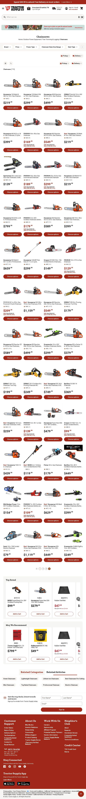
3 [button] (46, 568)
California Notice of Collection (42, 794)
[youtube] (19, 766)
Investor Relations (31, 727)
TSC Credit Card (70, 749)
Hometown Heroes (71, 733)
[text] (64, 39)
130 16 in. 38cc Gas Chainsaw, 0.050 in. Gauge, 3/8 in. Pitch (12, 423)
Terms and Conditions (36, 791)
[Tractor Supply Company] (14, 8)
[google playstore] (23, 784)
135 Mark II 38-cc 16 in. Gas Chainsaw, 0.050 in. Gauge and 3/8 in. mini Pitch (32, 95)
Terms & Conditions (71, 739)
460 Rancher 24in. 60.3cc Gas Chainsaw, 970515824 (52, 303)
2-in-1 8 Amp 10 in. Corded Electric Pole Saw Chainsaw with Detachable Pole (32, 466)
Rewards (67, 730)
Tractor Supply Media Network (51, 738)
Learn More (66, 2)
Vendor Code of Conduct (24, 794)
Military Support (30, 735)
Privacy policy (7, 791)
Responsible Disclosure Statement (14, 793)
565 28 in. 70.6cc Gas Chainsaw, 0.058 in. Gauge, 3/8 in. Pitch (33, 303)
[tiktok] (24, 766)
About (66, 728)
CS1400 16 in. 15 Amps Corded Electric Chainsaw (72, 423)
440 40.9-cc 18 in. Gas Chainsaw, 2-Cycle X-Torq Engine (12, 134)
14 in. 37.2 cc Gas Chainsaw (73, 261)
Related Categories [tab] (32, 672)
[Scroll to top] (81, 794)
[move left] (8, 599)
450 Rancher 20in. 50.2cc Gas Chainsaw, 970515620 (32, 345)
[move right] (78, 599)
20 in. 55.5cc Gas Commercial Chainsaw (52, 176)
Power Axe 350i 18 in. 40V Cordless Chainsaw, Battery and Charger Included (53, 423)
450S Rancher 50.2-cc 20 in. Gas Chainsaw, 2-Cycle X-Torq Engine (53, 95)
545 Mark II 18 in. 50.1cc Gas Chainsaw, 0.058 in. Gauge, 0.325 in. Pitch (53, 505)
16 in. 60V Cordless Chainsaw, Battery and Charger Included (33, 218)
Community (29, 732)
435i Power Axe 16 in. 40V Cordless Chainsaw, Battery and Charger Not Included (53, 547)
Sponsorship (48, 727)
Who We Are (29, 725)
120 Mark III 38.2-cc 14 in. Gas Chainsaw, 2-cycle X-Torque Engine (12, 95)
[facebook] (4, 766)
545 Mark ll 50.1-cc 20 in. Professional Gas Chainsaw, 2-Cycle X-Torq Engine (12, 261)
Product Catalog (31, 737)
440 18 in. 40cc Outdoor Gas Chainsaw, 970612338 (73, 218)
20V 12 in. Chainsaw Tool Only (9, 384)
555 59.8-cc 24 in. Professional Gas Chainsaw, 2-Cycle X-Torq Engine (12, 218)
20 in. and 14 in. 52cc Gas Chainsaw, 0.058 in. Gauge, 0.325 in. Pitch (12, 176)
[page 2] (49, 568)
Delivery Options (10, 733)
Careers (47, 725)
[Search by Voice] (79, 17)
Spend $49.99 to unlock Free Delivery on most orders (36, 2)
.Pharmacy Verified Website (31, 743)
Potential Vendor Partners (53, 732)
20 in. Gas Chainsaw (53, 465)
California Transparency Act (52, 791)
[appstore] (9, 784)
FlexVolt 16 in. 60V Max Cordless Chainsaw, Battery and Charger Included (73, 95)
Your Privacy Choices (19, 791)
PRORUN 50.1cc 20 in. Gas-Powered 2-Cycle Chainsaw (12, 303)
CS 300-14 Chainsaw (70, 384)
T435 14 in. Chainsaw (12, 466)
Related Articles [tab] (55, 672)
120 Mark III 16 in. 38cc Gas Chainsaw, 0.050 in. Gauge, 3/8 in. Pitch (73, 134)
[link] (20, 39)
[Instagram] (14, 766)
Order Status (8, 728)
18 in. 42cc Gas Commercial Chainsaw (32, 176)
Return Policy (9, 730)
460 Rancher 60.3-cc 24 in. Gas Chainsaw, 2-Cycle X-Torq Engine (53, 134)
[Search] (5, 17)
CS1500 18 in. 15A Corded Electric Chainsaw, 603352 (52, 261)
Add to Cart (17, 614)
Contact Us (8, 742)
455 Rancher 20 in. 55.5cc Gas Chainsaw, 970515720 (12, 345)
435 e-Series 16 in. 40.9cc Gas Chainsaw (73, 345)
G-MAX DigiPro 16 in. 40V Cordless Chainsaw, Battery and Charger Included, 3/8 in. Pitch (73, 547)
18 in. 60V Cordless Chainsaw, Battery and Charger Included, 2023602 (73, 505)
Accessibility (76, 791)
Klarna (66, 752)
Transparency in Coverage (62, 793)
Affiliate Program (50, 730)
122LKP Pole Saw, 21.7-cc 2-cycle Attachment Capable (32, 261)
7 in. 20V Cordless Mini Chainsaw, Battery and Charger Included (33, 505)
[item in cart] (81, 8)
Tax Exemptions (9, 735)
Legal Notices (66, 791)
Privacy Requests (58, 794)
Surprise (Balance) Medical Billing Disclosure (39, 793)
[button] (71, 2)
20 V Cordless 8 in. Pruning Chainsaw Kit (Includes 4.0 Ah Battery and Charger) (33, 384)
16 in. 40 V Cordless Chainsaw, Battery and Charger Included (11, 505)
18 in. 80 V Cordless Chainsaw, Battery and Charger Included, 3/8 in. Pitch (73, 466)
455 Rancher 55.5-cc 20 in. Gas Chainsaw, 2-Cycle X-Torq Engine (53, 218)
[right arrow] (82, 47)
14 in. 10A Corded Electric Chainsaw (11, 547)
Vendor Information (51, 735)
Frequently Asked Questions (10, 738)
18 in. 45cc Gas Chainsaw (32, 134)
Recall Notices (9, 744)
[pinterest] (9, 766)
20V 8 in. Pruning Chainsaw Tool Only (72, 303)
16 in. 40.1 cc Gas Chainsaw (32, 423)
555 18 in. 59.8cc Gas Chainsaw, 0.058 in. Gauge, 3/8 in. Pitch (53, 384)
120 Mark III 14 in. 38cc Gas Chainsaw (72, 176)
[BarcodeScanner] (82, 17)
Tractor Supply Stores (33, 740)
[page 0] (36, 568)
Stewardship (29, 730)
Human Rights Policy (9, 794)
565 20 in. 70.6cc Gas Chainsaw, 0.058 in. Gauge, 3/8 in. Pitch (33, 547)
